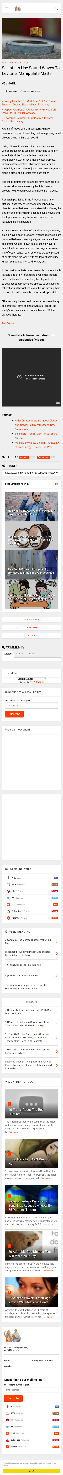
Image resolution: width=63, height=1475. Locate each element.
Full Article (8, 323)
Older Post (31, 628)
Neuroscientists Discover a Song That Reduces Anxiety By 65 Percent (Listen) (30, 1205)
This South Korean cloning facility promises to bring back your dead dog (31, 571)
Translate (40, 682)
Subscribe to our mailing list (17, 700)
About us (8, 1366)
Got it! (31, 1471)
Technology (24, 62)
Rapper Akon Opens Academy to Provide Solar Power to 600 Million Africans (29, 111)
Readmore (13, 1132)
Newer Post (31, 620)
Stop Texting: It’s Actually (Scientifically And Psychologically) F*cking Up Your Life (31, 599)
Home (4, 62)
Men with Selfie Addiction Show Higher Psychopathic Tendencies (31, 512)
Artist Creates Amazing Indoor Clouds (36, 420)
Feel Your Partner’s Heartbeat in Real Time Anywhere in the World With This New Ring (31, 540)
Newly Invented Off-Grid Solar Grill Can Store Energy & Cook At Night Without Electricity (28, 103)
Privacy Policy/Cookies (42, 1360)
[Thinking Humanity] (18, 9)
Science (13, 62)
